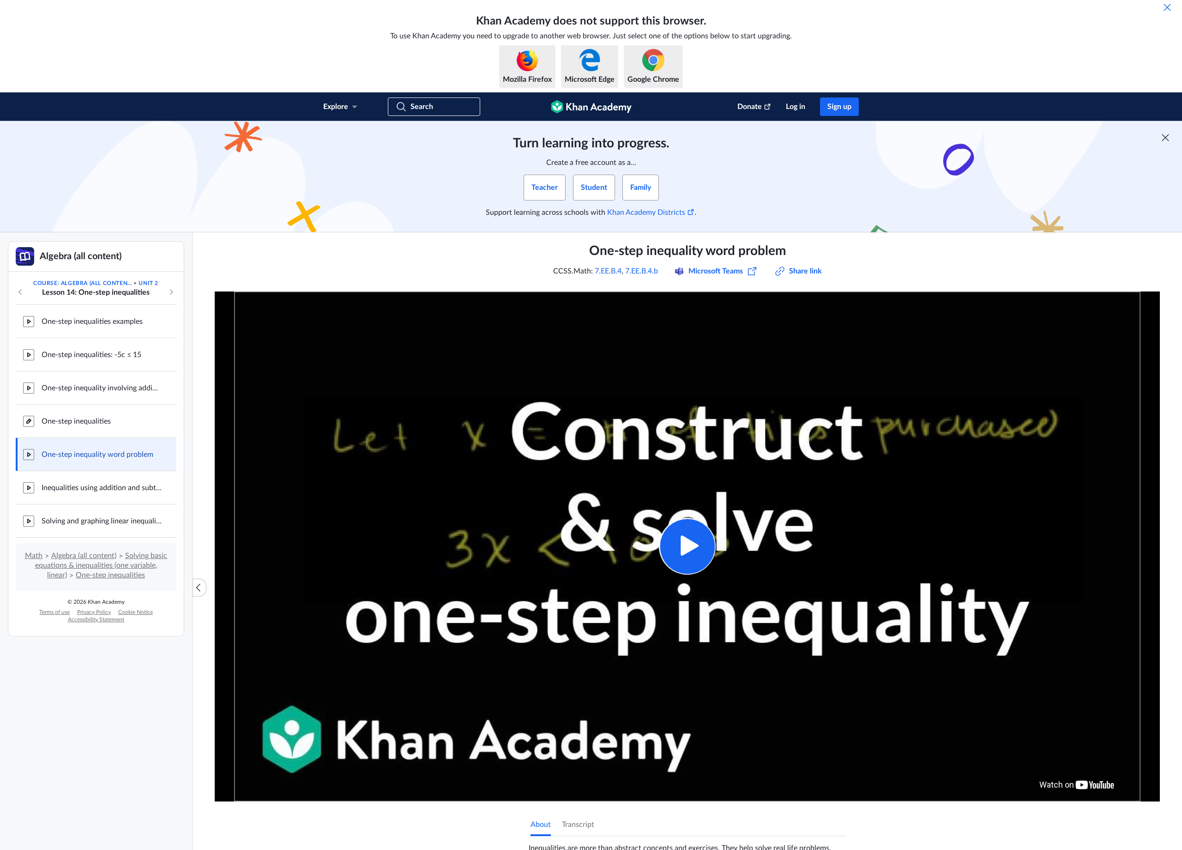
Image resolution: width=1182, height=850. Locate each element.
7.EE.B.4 (608, 271)
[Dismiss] (1167, 7)
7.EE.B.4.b (641, 271)
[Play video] (687, 546)
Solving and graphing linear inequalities (102, 521)
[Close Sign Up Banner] (1165, 137)
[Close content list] (199, 587)
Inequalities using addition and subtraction (102, 488)
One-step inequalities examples (92, 321)
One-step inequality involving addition (102, 388)
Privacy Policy (94, 612)
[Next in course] (171, 292)
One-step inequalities (76, 421)
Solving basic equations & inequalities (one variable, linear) (101, 565)
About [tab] (541, 824)
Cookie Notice (135, 612)
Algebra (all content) (83, 555)
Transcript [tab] (578, 824)
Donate (749, 106)
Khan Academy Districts (646, 212)
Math (33, 555)
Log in (795, 106)
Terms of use (54, 612)
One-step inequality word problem (97, 454)
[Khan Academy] (591, 107)
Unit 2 (148, 283)
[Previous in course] (20, 292)
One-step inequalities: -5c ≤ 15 (91, 354)
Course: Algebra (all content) (82, 283)
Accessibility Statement (96, 619)
